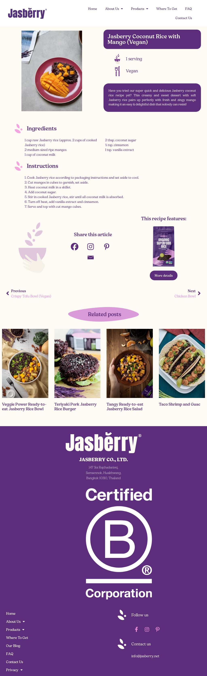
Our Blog (13, 646)
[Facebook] (77, 247)
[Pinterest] (109, 247)
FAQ (188, 9)
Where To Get (166, 9)
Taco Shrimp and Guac (179, 404)
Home (92, 9)
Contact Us (183, 18)
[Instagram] (93, 247)
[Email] (93, 257)
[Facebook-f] (136, 629)
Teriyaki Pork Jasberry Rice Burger (75, 406)
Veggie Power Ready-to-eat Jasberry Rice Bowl (24, 406)
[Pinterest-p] (157, 629)
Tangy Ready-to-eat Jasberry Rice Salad (125, 406)
